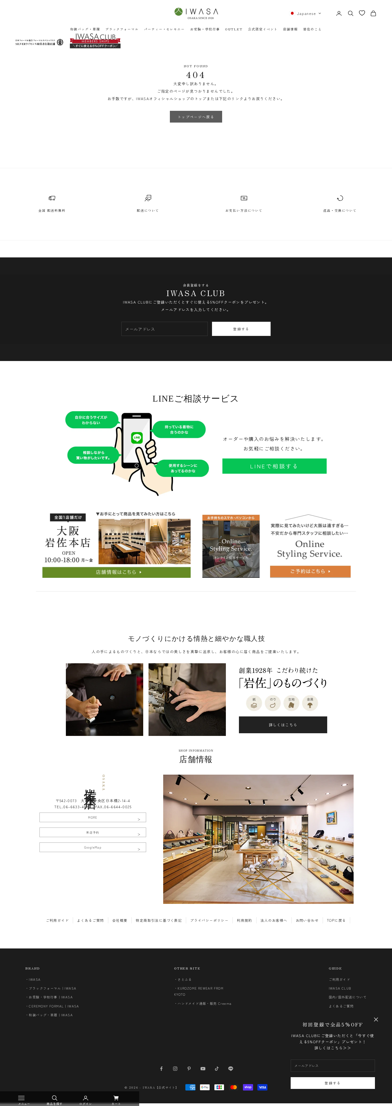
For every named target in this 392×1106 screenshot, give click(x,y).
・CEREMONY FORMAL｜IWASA (52, 1006)
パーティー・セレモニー (164, 29)
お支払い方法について (243, 210)
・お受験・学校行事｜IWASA (49, 997)
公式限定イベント (263, 29)
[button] (305, 13)
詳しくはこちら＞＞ (332, 1047)
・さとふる (183, 979)
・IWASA (33, 979)
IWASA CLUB (340, 988)
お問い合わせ (307, 920)
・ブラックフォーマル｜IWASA (50, 988)
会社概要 (120, 920)
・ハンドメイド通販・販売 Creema (203, 1003)
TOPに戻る (336, 920)
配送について (148, 210)
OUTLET (234, 29)
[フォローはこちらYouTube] (203, 1068)
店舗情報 (290, 29)
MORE (93, 817)
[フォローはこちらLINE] (230, 1068)
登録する (333, 1082)
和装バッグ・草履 (85, 29)
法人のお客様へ (274, 920)
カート (116, 1103)
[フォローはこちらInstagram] (175, 1068)
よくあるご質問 (90, 920)
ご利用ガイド (57, 920)
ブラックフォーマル (122, 29)
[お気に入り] (362, 13)
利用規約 (244, 920)
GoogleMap (93, 847)
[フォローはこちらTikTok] (216, 1068)
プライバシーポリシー (209, 920)
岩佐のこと (312, 29)
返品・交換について (340, 210)
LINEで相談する (274, 466)
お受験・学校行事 (205, 29)
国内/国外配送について (348, 997)
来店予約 (92, 832)
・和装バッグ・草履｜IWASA (49, 1015)
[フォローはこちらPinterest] (189, 1068)
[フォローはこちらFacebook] (161, 1068)
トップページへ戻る (196, 116)
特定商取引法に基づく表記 (159, 920)
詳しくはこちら (283, 724)
